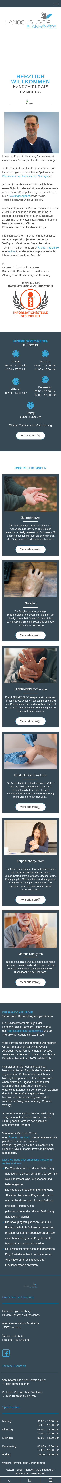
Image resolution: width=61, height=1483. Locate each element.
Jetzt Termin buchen (17, 1383)
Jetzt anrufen (28, 435)
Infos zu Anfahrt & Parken (20, 1396)
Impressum (22, 1473)
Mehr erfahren (28, 549)
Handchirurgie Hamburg (39, 1469)
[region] (30, 46)
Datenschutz (38, 1473)
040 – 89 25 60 (50, 247)
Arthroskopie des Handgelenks (25, 1030)
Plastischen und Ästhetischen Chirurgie (25, 176)
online (11, 251)
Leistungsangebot (19, 196)
